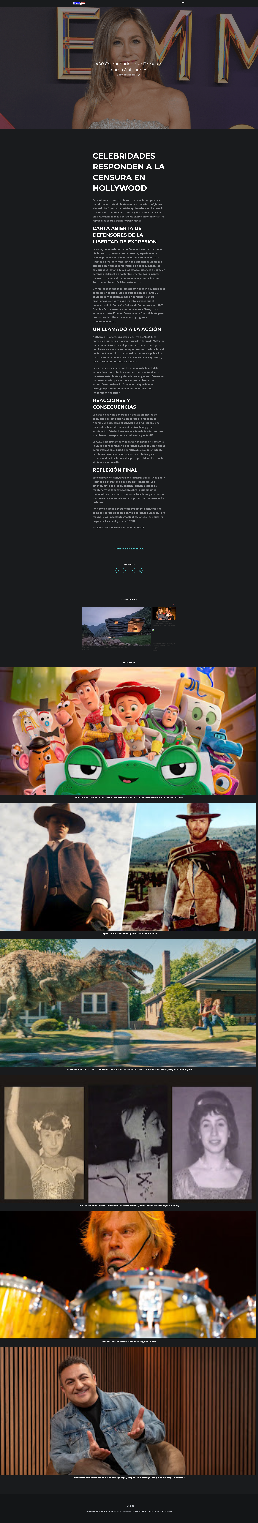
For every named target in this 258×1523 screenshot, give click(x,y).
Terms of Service (155, 1511)
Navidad (168, 1511)
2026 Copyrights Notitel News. (99, 1511)
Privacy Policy (139, 1511)
